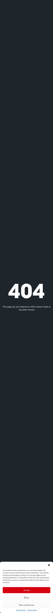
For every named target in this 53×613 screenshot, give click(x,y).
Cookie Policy (21, 610)
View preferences (26, 605)
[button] (49, 565)
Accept (27, 590)
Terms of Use (32, 610)
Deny (26, 597)
